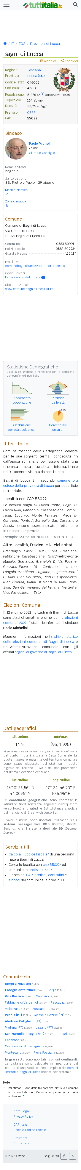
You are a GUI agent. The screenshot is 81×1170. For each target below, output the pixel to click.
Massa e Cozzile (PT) (53, 1015)
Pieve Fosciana (48, 1052)
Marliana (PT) (18, 1027)
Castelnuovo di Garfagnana (29, 1046)
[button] (74, 4)
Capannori (16, 1040)
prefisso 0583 (40, 870)
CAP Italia (20, 1124)
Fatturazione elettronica (24, 277)
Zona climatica (15, 201)
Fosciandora (46, 1009)
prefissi (40, 875)
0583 (31, 112)
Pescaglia (62, 1002)
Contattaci (21, 1143)
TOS (22, 43)
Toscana (34, 70)
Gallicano (47, 996)
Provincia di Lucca (45, 43)
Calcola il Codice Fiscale (28, 854)
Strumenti (21, 1138)
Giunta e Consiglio (42, 153)
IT (12, 43)
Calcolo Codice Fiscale (30, 1130)
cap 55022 (51, 864)
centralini (56, 875)
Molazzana (17, 1009)
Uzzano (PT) (48, 1027)
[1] (42, 94)
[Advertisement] (40, 930)
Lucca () (36, 76)
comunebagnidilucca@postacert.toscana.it (36, 266)
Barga (56, 990)
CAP (29, 875)
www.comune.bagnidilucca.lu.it (27, 289)
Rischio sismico (16, 190)
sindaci (14, 880)
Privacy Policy (23, 1116)
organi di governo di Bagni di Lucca (43, 652)
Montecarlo (17, 1052)
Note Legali (22, 1111)
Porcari (66, 1034)
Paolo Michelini (41, 143)
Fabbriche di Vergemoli (26, 1002)
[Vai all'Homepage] (42, 4)
